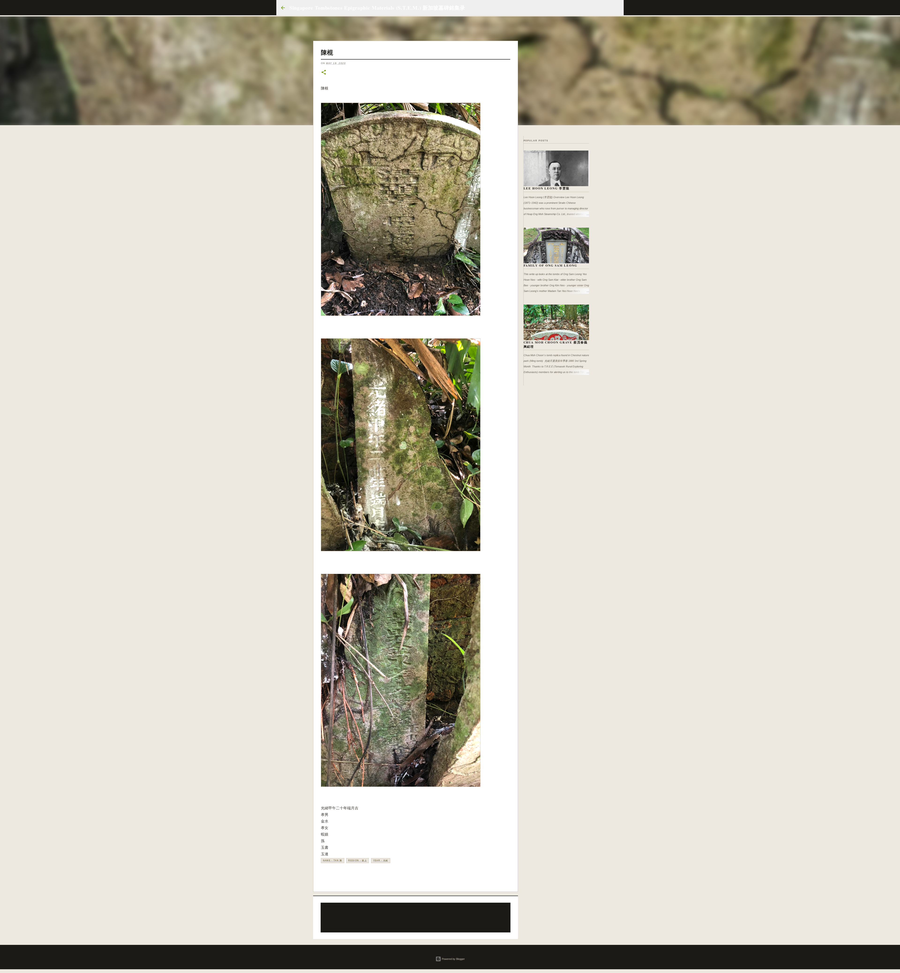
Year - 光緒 (380, 860)
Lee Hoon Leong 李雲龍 (547, 188)
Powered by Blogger (453, 959)
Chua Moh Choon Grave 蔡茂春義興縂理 (556, 344)
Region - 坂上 (357, 860)
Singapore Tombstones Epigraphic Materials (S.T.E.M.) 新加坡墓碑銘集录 (377, 7)
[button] (323, 72)
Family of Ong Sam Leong (551, 265)
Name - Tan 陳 (332, 860)
